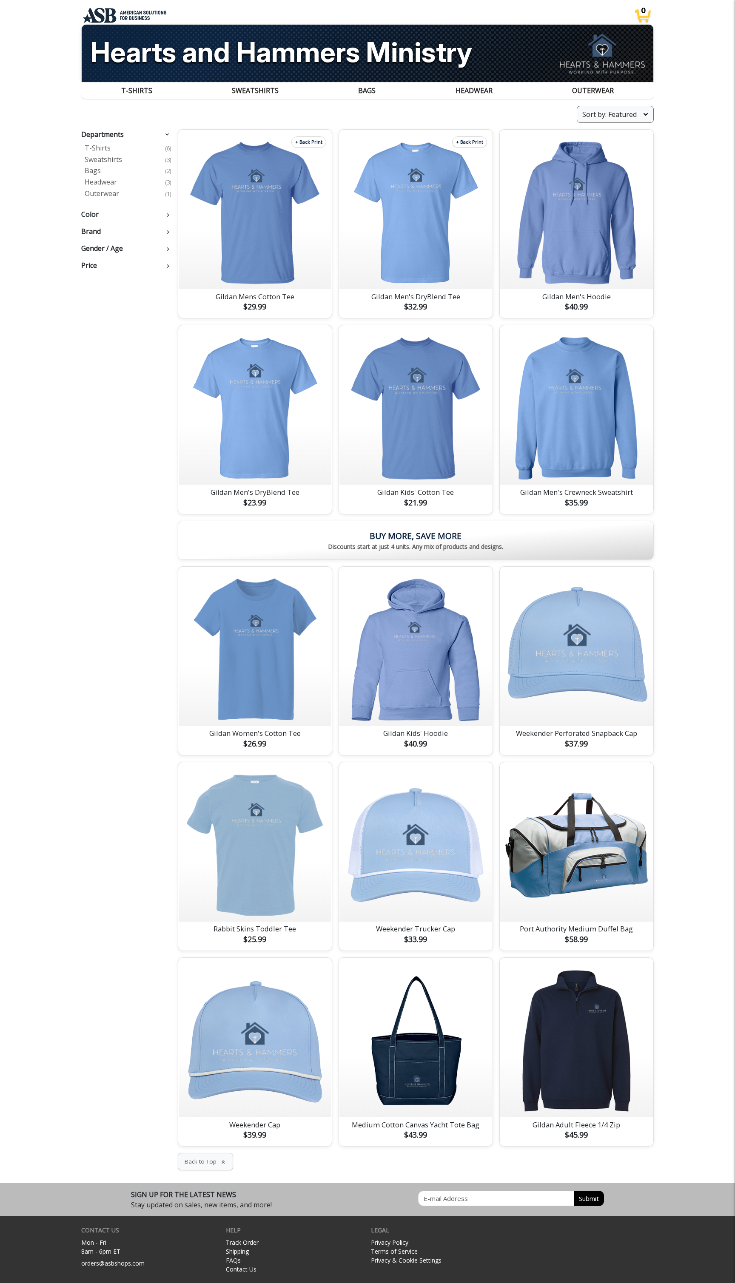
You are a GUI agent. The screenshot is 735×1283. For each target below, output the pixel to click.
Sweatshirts (255, 90)
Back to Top (205, 1161)
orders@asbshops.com (113, 1263)
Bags (367, 90)
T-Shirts (136, 90)
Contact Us (241, 1269)
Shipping (237, 1251)
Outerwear (593, 90)
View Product (254, 272)
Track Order (242, 1242)
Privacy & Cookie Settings (406, 1260)
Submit (589, 1198)
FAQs (233, 1260)
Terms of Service (394, 1251)
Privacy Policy (389, 1242)
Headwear (474, 90)
